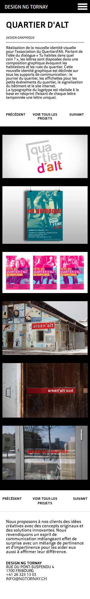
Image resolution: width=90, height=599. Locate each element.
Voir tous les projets (45, 116)
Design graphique (20, 37)
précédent (15, 115)
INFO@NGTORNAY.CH (26, 579)
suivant (76, 115)
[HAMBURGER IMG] (83, 6)
